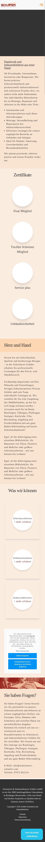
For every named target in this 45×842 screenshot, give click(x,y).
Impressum (23, 817)
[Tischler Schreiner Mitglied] (22, 233)
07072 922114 (21, 772)
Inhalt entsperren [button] (22, 656)
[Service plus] (22, 273)
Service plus (22, 287)
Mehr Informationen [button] (22, 651)
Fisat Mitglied (23, 211)
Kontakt (23, 814)
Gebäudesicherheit (22, 324)
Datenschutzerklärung (22, 820)
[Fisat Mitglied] (22, 197)
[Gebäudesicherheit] (22, 310)
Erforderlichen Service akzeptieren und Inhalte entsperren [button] (22, 664)
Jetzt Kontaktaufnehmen (32, 834)
